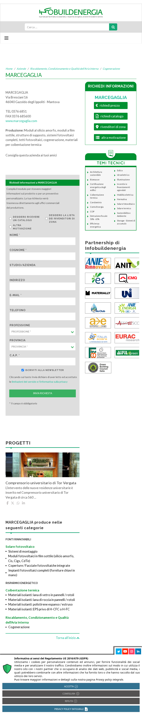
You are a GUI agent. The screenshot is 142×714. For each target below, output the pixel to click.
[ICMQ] (128, 278)
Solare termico (124, 208)
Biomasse (94, 179)
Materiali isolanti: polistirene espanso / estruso (40, 604)
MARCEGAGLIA (111, 97)
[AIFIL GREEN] (128, 352)
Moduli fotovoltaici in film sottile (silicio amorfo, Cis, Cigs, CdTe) (41, 558)
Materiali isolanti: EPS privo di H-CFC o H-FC (39, 609)
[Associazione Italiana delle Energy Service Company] (128, 322)
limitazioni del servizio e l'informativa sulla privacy (39, 381)
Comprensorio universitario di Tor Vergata (41, 483)
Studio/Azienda (23, 265)
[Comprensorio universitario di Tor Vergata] (43, 464)
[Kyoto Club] (98, 307)
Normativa (122, 199)
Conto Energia (97, 207)
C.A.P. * (15, 355)
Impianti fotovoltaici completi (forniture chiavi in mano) (41, 572)
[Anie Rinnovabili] (98, 263)
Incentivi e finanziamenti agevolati (123, 187)
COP (92, 211)
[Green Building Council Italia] (98, 367)
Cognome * (18, 250)
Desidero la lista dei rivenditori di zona (62, 218)
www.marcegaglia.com (21, 121)
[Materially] (98, 293)
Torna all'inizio (66, 638)
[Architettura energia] (98, 322)
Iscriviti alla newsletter (44, 370)
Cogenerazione (111, 68)
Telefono (18, 310)
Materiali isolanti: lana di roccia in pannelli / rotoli (41, 600)
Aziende (21, 68)
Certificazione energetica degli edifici (98, 187)
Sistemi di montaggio (23, 551)
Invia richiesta (42, 393)
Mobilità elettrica (125, 195)
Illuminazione (123, 179)
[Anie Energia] (128, 307)
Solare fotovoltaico (20, 547)
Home (9, 68)
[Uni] (128, 293)
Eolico (120, 170)
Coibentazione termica (22, 590)
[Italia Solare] (98, 337)
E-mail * (16, 295)
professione (20, 325)
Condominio (96, 202)
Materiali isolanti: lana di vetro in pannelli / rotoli (41, 595)
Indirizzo (17, 280)
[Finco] (98, 352)
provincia (18, 340)
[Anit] (128, 263)
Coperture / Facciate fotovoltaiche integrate (39, 565)
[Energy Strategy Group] (98, 278)
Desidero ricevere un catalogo (26, 219)
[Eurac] (128, 337)
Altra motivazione (22, 227)
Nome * (15, 234)
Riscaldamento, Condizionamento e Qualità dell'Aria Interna (64, 68)
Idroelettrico (123, 175)
